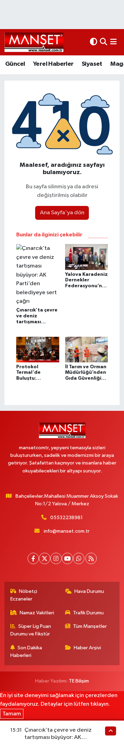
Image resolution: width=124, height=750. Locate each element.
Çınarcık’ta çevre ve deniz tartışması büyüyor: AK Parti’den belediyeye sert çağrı (64, 737)
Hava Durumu (89, 591)
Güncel (15, 64)
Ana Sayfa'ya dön (62, 213)
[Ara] (103, 42)
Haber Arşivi (87, 647)
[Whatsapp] (78, 558)
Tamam (11, 714)
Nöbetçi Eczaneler (24, 595)
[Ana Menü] (113, 42)
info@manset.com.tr (67, 531)
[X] (44, 558)
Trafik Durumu (88, 612)
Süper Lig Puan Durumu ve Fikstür (30, 630)
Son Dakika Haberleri (26, 651)
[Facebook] (33, 558)
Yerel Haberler (53, 64)
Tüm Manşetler (90, 626)
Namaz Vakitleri (37, 612)
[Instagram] (56, 558)
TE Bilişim (79, 681)
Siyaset (92, 64)
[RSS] (91, 558)
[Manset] (33, 42)
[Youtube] (67, 558)
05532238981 (66, 517)
